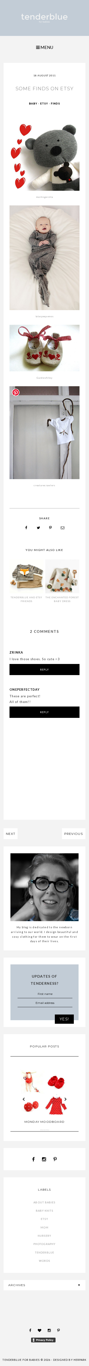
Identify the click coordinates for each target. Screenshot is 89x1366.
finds (55, 103)
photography (44, 1243)
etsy (44, 103)
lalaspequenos (44, 316)
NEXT (10, 834)
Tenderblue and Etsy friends (26, 599)
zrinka (16, 652)
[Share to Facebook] (26, 527)
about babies (44, 1202)
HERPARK (80, 1359)
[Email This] (62, 527)
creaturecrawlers (44, 485)
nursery (44, 1235)
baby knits (44, 1210)
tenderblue (44, 1252)
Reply (44, 669)
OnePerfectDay (24, 689)
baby (33, 103)
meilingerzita (44, 196)
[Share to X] (38, 527)
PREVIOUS (73, 834)
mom (44, 1227)
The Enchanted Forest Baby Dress (62, 599)
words (44, 1260)
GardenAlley (44, 377)
